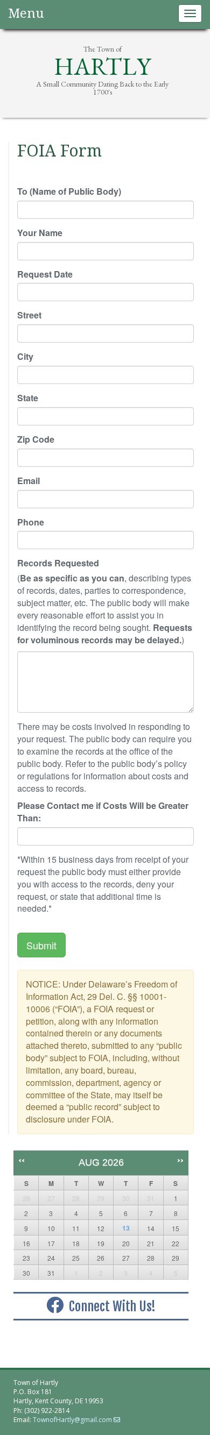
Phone (30, 522)
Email (28, 481)
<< (21, 1160)
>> (180, 1160)
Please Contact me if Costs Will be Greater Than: (102, 812)
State (27, 398)
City (25, 357)
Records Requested (58, 563)
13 (126, 1228)
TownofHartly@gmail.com (72, 1419)
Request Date (45, 274)
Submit (41, 945)
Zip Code (35, 439)
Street (29, 315)
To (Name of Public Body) (69, 191)
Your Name (39, 233)
